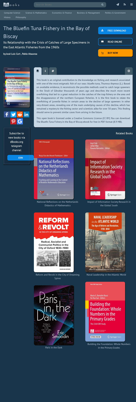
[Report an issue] (129, 71)
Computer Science (12, 12)
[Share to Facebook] (7, 116)
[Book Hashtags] (53, 71)
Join (20, 157)
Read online (114, 41)
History (7, 17)
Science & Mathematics (36, 12)
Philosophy (21, 17)
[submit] (102, 4)
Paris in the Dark (53, 347)
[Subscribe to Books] (117, 4)
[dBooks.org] (11, 6)
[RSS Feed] (125, 4)
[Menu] (131, 4)
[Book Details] (45, 71)
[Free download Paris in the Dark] (54, 315)
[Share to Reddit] (20, 116)
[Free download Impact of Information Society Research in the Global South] (109, 169)
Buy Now (112, 52)
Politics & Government (115, 12)
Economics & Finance (62, 12)
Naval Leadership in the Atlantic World (106, 274)
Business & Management (88, 12)
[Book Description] (38, 71)
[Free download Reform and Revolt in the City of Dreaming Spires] (57, 242)
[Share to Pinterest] (13, 123)
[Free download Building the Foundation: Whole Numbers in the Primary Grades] (109, 312)
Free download (116, 30)
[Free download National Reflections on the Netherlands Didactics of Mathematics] (57, 169)
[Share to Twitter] (13, 116)
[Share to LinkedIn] (26, 116)
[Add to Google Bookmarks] (20, 123)
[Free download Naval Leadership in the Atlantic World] (106, 242)
